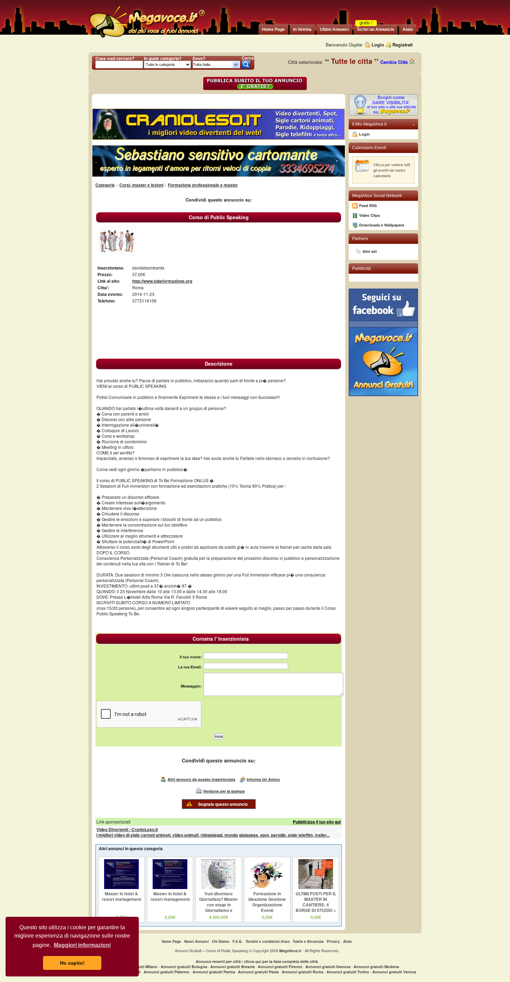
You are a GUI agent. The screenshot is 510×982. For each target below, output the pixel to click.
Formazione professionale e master (203, 185)
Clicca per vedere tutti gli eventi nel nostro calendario (391, 170)
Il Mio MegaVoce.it (383, 124)
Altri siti (370, 251)
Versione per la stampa (224, 791)
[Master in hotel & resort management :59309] (170, 887)
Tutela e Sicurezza (308, 941)
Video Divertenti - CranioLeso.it (127, 829)
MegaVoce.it (290, 950)
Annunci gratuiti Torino (347, 971)
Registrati (402, 44)
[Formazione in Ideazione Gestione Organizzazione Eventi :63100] (267, 887)
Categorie (105, 185)
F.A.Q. (237, 941)
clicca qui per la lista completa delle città (281, 961)
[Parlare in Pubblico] (116, 254)
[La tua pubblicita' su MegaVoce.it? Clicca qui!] (383, 114)
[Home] (146, 38)
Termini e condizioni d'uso (268, 941)
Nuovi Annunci (196, 941)
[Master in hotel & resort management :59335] (121, 887)
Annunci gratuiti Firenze (280, 966)
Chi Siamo (220, 941)
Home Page (171, 941)
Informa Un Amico (263, 779)
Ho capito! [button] (72, 963)
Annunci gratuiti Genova (327, 966)
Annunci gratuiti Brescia (232, 966)
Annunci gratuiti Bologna (184, 966)
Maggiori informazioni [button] (82, 945)
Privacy (333, 941)
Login (378, 44)
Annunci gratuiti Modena (376, 966)
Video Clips (369, 215)
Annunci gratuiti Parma (214, 971)
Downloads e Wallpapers (381, 225)
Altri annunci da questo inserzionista (201, 779)
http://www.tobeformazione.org (162, 281)
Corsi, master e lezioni (141, 185)
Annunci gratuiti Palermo (166, 971)
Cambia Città (394, 62)
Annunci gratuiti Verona (394, 971)
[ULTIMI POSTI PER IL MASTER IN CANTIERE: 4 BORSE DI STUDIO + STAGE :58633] (315, 887)
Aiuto (347, 941)
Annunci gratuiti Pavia (258, 971)
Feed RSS (368, 205)
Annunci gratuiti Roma (302, 971)
